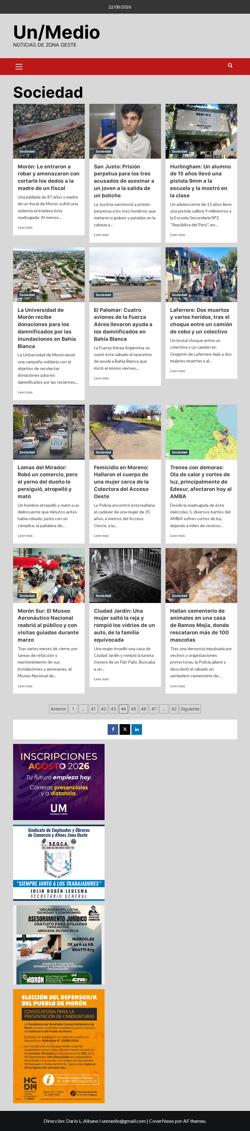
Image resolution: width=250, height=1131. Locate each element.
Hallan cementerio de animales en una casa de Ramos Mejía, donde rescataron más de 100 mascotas (199, 625)
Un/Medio (56, 32)
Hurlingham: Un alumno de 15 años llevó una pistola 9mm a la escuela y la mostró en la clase (200, 181)
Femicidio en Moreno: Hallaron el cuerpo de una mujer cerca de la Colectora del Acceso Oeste (121, 481)
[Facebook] (113, 729)
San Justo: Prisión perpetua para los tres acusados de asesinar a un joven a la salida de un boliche (124, 181)
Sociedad (27, 151)
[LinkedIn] (136, 729)
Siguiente (190, 708)
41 (93, 708)
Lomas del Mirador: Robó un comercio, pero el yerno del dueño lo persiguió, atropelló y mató (47, 481)
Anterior (58, 708)
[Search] (230, 65)
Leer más (25, 227)
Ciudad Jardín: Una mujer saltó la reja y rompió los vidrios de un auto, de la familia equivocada (124, 625)
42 (103, 708)
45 (133, 708)
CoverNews (161, 1121)
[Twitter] (125, 729)
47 (153, 708)
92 (174, 708)
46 (143, 708)
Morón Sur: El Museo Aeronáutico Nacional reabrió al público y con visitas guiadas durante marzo (48, 625)
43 (113, 708)
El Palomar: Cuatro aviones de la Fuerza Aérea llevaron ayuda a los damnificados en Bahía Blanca (123, 324)
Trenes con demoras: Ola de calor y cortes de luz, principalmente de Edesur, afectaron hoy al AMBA (201, 481)
